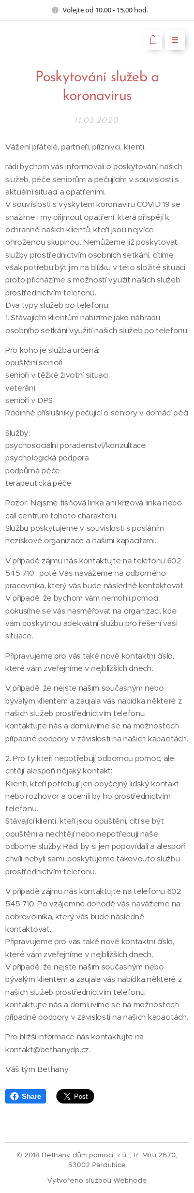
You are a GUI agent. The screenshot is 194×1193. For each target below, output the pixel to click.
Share (31, 1096)
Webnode (130, 1180)
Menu (175, 40)
